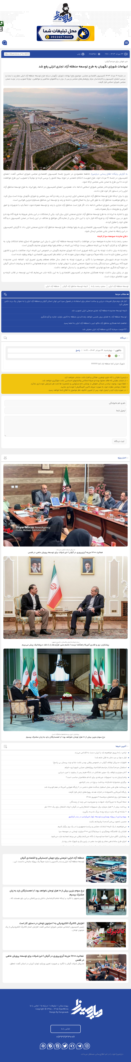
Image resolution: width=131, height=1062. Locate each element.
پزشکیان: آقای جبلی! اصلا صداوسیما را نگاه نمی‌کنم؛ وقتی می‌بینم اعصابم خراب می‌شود (89, 836)
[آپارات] (43, 1046)
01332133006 (65, 1036)
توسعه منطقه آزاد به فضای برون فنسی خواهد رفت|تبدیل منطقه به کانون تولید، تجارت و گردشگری (84, 316)
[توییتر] (65, 1046)
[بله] (50, 1046)
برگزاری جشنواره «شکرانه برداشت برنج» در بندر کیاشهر (103, 782)
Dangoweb (63, 1012)
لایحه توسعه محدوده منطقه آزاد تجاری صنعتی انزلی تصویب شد (99, 310)
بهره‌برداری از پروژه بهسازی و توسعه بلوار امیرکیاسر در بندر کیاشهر (98, 816)
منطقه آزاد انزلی (52, 286)
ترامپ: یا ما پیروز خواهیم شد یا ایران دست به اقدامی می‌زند (101, 752)
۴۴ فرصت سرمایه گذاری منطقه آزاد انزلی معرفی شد (104, 329)
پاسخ (78, 350)
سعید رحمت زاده (98, 286)
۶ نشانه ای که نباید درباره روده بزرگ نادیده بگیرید (104, 811)
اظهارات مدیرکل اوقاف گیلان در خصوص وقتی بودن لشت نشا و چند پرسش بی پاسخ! (90, 762)
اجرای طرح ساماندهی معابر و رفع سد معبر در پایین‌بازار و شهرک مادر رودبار (94, 841)
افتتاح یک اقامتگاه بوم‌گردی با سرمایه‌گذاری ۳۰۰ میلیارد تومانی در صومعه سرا (93, 831)
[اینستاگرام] (87, 1046)
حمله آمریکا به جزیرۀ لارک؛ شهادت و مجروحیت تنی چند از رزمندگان (98, 802)
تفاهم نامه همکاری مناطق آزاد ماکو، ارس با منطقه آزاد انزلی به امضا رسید (95, 323)
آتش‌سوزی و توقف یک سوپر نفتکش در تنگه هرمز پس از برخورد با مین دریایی (92, 772)
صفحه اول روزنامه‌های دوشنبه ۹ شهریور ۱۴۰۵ (106, 797)
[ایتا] (57, 1046)
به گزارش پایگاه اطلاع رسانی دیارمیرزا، (109, 174)
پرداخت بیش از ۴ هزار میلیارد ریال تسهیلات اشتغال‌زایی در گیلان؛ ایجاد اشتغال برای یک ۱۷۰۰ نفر (85, 807)
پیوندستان (63, 1005)
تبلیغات (53, 1005)
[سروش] (72, 1046)
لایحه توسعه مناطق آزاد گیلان (75, 286)
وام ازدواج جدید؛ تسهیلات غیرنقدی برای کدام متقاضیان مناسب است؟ (96, 777)
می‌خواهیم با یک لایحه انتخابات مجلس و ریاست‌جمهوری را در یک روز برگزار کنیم (92, 826)
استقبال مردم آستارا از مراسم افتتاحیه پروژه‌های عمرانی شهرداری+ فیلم (96, 767)
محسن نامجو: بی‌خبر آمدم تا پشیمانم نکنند (108, 821)
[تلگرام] (80, 1046)
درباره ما (44, 1005)
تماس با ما (34, 1005)
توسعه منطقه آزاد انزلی (118, 286)
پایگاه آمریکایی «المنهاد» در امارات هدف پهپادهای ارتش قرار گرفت (98, 792)
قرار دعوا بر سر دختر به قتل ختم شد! (111, 757)
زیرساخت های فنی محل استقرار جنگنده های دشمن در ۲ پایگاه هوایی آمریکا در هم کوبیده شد (85, 787)
